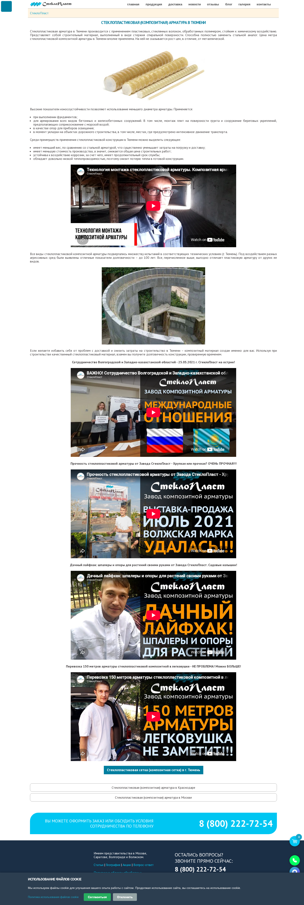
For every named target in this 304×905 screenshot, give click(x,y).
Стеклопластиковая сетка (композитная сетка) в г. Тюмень (153, 770)
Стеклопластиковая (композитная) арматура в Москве (153, 797)
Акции (127, 865)
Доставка (175, 4)
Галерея (244, 4)
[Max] (295, 872)
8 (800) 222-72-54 (236, 823)
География (113, 865)
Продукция (154, 4)
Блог (228, 4)
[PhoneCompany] (295, 860)
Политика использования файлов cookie (53, 897)
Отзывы (213, 4)
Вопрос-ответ (143, 865)
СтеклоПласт (39, 13)
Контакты (264, 4)
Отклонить (125, 897)
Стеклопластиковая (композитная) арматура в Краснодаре (153, 787)
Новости (194, 4)
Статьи (98, 865)
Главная (133, 4)
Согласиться (97, 897)
